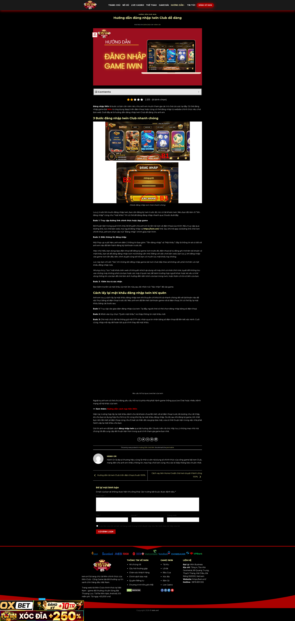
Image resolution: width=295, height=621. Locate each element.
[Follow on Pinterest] (172, 590)
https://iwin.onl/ (151, 229)
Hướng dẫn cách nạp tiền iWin (122, 409)
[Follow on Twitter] (168, 590)
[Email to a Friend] (147, 439)
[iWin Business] (93, 5)
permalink (170, 447)
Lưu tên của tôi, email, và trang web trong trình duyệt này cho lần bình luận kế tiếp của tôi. (140, 526)
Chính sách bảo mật (138, 576)
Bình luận (100, 496)
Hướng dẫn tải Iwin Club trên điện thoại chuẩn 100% (121, 475)
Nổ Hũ (125, 5)
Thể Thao (151, 5)
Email (134, 515)
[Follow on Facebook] (162, 590)
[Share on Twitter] (143, 439)
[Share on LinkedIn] (156, 439)
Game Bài (164, 5)
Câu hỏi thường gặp (138, 568)
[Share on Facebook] (139, 439)
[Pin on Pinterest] (152, 439)
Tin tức (191, 5)
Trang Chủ (114, 5)
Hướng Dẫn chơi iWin (147, 14)
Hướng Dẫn (177, 5)
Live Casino (137, 5)
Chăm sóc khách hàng (139, 572)
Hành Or (157, 24)
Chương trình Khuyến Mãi (141, 585)
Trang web (172, 515)
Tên (98, 515)
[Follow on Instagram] (165, 590)
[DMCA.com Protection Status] (134, 590)
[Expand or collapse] (198, 92)
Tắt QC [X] (42, 599)
